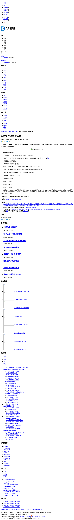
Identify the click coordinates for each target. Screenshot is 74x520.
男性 (4, 70)
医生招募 (5, 17)
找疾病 (5, 103)
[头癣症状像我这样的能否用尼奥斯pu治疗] (17, 367)
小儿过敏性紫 (6, 448)
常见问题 (18, 509)
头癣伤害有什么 (10, 427)
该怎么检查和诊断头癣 (12, 402)
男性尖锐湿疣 (6, 456)
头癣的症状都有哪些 (19, 333)
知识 (4, 363)
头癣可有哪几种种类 (8, 204)
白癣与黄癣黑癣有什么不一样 (13, 435)
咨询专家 (25, 211)
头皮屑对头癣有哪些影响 (20, 349)
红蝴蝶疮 (5, 446)
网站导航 (34, 509)
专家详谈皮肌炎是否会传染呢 (10, 495)
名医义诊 (5, 9)
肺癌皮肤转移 (6, 458)
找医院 (5, 97)
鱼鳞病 (5, 123)
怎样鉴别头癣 (9, 439)
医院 (4, 4)
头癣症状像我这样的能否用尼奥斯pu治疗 (28, 205)
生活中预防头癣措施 (11, 247)
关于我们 (8, 509)
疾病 (4, 2)
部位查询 (8, 501)
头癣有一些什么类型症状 (13, 254)
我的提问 (5, 19)
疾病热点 (39, 509)
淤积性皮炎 (6, 463)
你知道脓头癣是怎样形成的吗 (21, 204)
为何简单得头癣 (10, 385)
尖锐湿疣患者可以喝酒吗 (9, 493)
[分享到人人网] (7, 141)
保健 (4, 85)
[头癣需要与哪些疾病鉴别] (13, 428)
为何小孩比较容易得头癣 (12, 390)
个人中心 (5, 20)
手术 (4, 507)
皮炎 (4, 128)
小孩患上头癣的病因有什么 (13, 387)
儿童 (4, 75)
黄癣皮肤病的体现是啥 (12, 274)
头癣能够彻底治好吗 (11, 414)
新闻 (4, 68)
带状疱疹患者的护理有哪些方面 (11, 484)
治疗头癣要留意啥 (11, 409)
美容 (4, 82)
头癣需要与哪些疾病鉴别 (9, 430)
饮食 (4, 87)
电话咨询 (5, 7)
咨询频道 (5, 10)
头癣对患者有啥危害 (11, 268)
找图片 (5, 109)
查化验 (5, 105)
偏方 (4, 89)
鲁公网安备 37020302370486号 (40, 516)
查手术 (5, 107)
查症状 (5, 102)
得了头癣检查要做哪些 (12, 397)
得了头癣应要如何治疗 (12, 411)
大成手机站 (29, 509)
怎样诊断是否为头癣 (11, 437)
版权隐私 (23, 509)
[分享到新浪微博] (4, 141)
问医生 (5, 5)
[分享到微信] (9, 141)
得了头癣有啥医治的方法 (13, 234)
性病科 (5, 476)
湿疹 (4, 127)
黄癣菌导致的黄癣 (11, 388)
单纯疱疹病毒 (6, 459)
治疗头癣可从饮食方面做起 (13, 413)
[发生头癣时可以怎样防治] (13, 416)
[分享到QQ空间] (2, 141)
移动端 (5, 14)
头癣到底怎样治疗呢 (8, 406)
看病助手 (5, 12)
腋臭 (4, 120)
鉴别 (4, 364)
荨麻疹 (5, 125)
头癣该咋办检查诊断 (31, 207)
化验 (4, 505)
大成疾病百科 (4, 131)
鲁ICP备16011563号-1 (25, 516)
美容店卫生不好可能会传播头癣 (11, 491)
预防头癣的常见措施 (48, 204)
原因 (4, 357)
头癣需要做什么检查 (11, 400)
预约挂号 (3, 56)
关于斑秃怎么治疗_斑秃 (9, 481)
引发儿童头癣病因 (10, 227)
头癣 (13, 131)
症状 (4, 356)
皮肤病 (5, 475)
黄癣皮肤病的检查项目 (12, 399)
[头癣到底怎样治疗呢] (12, 404)
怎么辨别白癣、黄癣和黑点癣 (13, 425)
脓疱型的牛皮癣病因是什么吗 (10, 490)
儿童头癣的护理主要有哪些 (36, 204)
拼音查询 (13, 501)
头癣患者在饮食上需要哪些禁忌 (11, 393)
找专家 (5, 99)
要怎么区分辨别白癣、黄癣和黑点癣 (15, 432)
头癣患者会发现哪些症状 (12, 376)
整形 (4, 80)
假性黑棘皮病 (6, 465)
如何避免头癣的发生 (11, 261)
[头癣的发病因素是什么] (12, 380)
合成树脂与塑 (6, 454)
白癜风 (5, 115)
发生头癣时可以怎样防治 (12, 205)
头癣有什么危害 (18, 316)
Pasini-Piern (6, 451)
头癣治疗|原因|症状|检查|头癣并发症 (21, 209)
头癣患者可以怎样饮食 (20, 341)
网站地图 (13, 509)
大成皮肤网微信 (17, 199)
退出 (4, 22)
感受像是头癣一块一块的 (12, 423)
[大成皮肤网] (8, 31)
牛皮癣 (5, 117)
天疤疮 (5, 453)
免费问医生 (3, 60)
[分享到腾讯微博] (6, 141)
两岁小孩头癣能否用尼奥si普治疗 (14, 421)
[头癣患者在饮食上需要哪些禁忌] (15, 392)
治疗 (4, 361)
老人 (4, 74)
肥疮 (4, 461)
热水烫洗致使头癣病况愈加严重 (14, 420)
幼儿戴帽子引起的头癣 (59, 204)
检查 (17, 131)
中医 (4, 84)
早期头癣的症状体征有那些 (13, 378)
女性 (4, 72)
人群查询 (18, 501)
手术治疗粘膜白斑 (8, 488)
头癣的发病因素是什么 (9, 381)
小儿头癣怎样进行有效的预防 (14, 241)
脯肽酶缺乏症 (6, 449)
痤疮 (4, 118)
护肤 (4, 77)
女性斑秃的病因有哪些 (9, 479)
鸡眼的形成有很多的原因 (9, 486)
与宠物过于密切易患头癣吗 (21, 324)
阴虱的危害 (6, 483)
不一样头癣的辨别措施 (12, 434)
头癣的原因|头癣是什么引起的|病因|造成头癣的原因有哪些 (45, 209)
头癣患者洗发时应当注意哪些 (21, 308)
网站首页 (3, 509)
